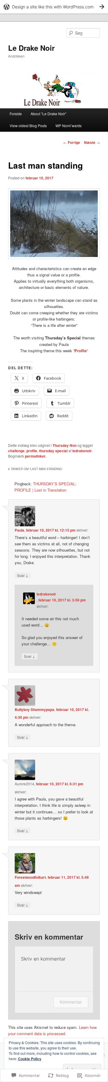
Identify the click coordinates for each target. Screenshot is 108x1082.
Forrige (71, 142)
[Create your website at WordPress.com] (54, 6)
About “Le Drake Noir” (48, 113)
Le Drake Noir (31, 48)
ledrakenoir (82, 450)
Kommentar (71, 1001)
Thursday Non (64, 445)
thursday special (53, 450)
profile (31, 450)
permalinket (35, 456)
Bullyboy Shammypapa (34, 709)
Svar (22, 575)
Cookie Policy (29, 1058)
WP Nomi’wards (69, 125)
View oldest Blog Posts (28, 125)
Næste (92, 142)
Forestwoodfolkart (30, 877)
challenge (16, 450)
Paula (19, 530)
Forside (16, 113)
